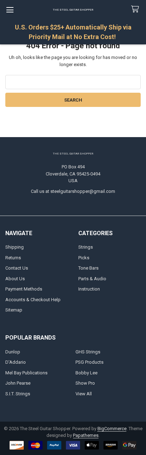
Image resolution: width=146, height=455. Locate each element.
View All (83, 393)
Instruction (89, 289)
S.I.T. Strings (17, 393)
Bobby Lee (86, 372)
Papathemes (86, 435)
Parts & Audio (92, 278)
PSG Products (89, 362)
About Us (15, 278)
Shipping (14, 247)
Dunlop (12, 351)
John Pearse (17, 383)
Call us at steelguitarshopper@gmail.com (73, 191)
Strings (85, 247)
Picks (83, 257)
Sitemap (13, 310)
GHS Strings (87, 351)
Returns (13, 257)
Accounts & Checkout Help (33, 299)
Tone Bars (88, 268)
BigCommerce (112, 428)
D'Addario (15, 362)
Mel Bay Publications (26, 372)
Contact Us (16, 268)
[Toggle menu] (9, 10)
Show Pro (85, 383)
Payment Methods (23, 289)
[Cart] (136, 9)
